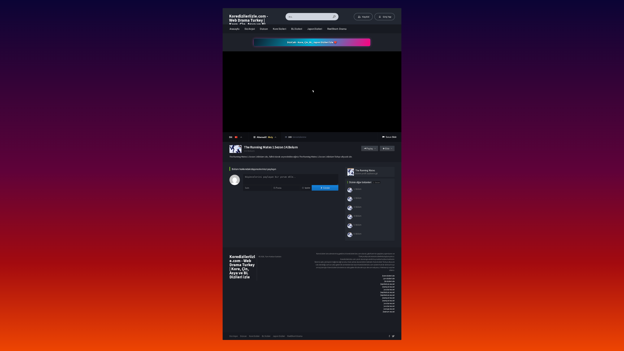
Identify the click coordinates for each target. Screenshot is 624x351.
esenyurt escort (389, 287)
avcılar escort (389, 289)
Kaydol (365, 16)
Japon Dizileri (314, 28)
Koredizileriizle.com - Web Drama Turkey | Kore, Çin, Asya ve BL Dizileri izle (248, 22)
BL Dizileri (296, 28)
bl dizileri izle (390, 281)
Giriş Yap (386, 16)
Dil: (231, 137)
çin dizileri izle (389, 278)
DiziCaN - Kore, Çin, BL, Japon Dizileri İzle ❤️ (312, 42)
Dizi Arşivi (250, 28)
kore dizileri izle (389, 275)
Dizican (264, 28)
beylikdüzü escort (388, 284)
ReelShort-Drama (336, 28)
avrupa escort (389, 309)
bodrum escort (389, 311)
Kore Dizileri (279, 28)
